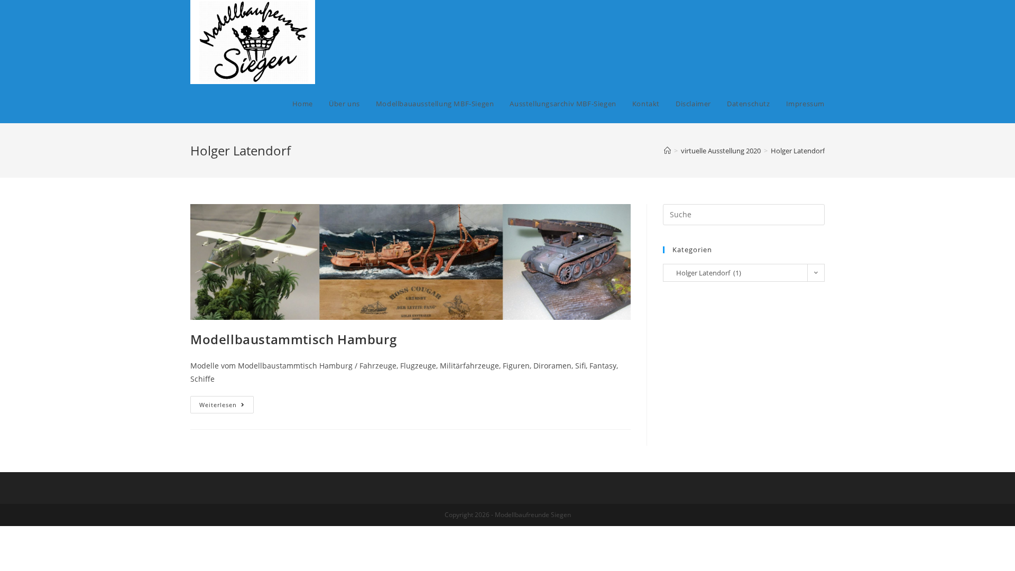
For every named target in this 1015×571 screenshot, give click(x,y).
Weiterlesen (226, 406)
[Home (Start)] (667, 150)
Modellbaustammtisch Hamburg (293, 339)
